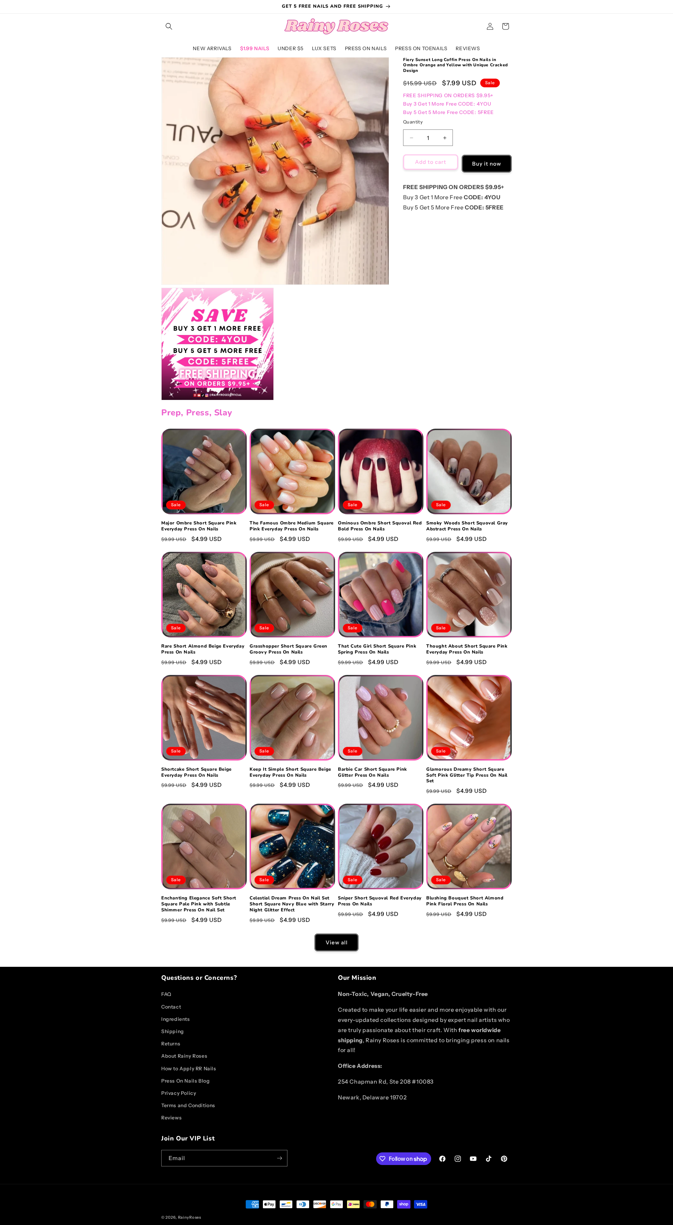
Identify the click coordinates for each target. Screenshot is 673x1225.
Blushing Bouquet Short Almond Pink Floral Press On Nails (464, 901)
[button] (169, 26)
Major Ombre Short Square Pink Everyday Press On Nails (198, 526)
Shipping (172, 1031)
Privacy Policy (178, 1093)
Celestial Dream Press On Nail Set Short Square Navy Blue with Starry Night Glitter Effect (292, 904)
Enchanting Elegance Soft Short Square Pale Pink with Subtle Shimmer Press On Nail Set (198, 904)
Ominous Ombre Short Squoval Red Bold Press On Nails (380, 526)
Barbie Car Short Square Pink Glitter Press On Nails (372, 772)
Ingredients (175, 1019)
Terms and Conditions (188, 1105)
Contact (171, 1007)
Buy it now (486, 163)
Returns (170, 1043)
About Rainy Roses (184, 1056)
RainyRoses (189, 1217)
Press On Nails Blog (185, 1081)
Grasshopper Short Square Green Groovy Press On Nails (288, 649)
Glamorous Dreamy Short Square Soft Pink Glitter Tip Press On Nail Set (467, 775)
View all (337, 942)
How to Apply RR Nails (188, 1068)
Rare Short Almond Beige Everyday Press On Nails (202, 649)
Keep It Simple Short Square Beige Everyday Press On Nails (290, 772)
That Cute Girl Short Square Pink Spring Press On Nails (377, 649)
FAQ (166, 994)
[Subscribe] (279, 1158)
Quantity (413, 122)
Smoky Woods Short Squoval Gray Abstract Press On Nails (467, 526)
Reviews (171, 1117)
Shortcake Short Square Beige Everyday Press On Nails (196, 772)
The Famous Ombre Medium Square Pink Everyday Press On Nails (292, 526)
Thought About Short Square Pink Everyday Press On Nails (467, 649)
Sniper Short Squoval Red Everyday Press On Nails (380, 901)
